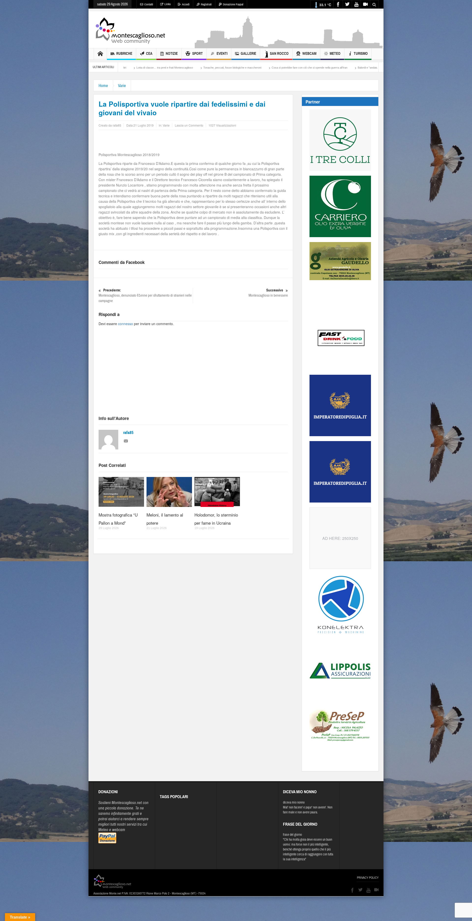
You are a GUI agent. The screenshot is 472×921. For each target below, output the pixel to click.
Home (103, 85)
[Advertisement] (289, 45)
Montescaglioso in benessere (268, 293)
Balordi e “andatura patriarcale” (306, 67)
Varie (122, 85)
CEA (149, 53)
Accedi (186, 4)
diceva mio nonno (294, 802)
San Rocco (279, 53)
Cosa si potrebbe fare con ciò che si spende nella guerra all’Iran (239, 67)
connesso (125, 323)
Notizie (172, 53)
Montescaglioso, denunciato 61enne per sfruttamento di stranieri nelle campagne (145, 295)
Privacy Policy (368, 878)
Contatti (148, 4)
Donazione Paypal (233, 4)
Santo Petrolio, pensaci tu (350, 67)
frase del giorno (292, 835)
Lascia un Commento (189, 125)
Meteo (335, 53)
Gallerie (248, 53)
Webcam (309, 53)
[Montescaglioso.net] (130, 29)
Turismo (361, 53)
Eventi (222, 53)
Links (167, 4)
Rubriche (124, 53)
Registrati (206, 4)
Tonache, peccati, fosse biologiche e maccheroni (162, 67)
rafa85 (128, 432)
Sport (197, 53)
